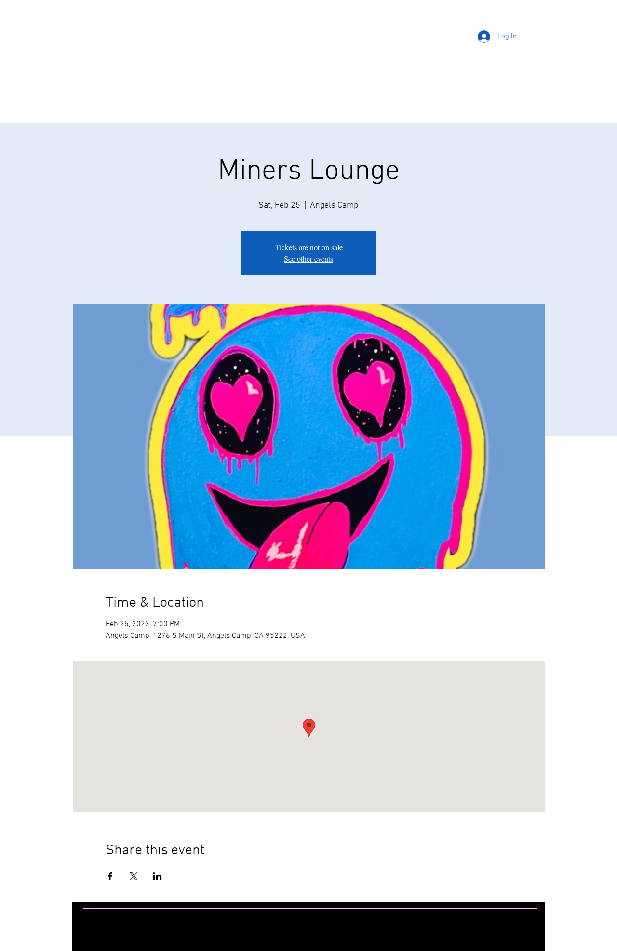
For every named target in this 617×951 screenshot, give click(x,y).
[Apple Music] (489, 85)
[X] (440, 85)
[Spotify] (464, 85)
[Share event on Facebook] (110, 876)
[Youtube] (415, 85)
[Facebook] (366, 85)
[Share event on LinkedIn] (157, 876)
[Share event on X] (133, 876)
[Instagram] (391, 85)
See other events (308, 258)
